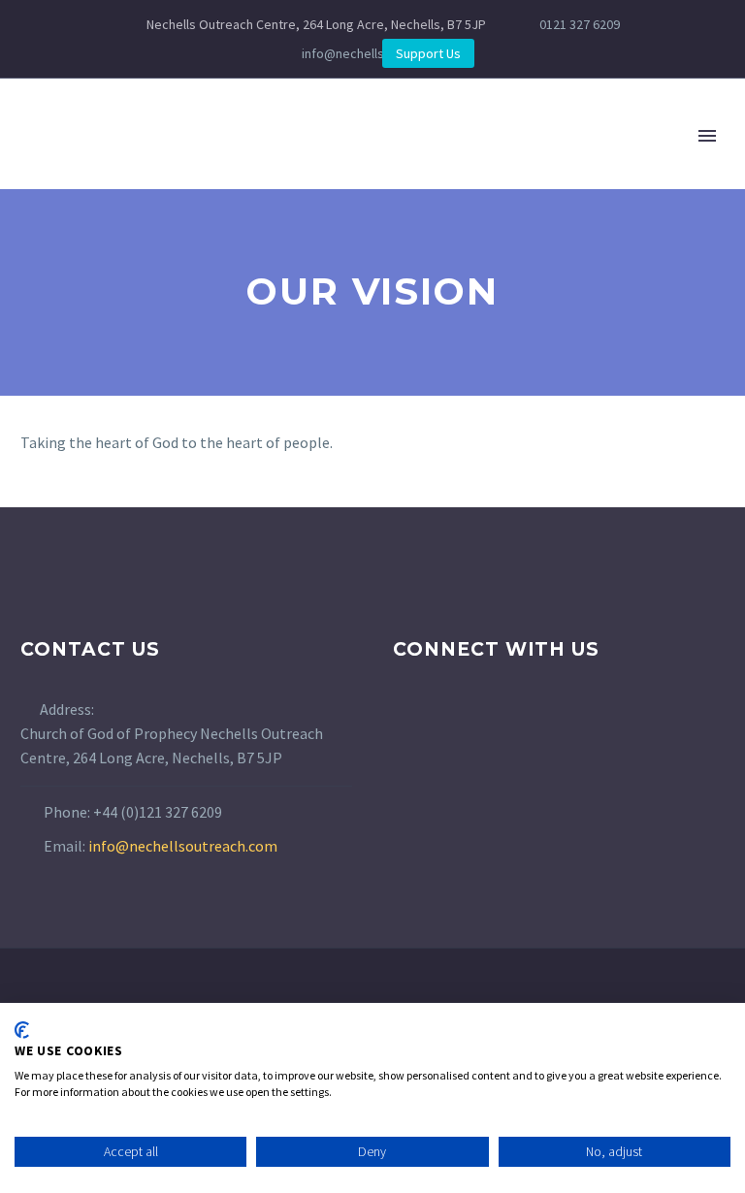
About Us (187, 164)
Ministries (307, 164)
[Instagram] (309, 53)
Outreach (430, 164)
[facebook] (404, 725)
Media (695, 164)
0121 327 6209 (579, 24)
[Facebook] (280, 53)
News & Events (571, 164)
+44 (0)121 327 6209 (157, 812)
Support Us (428, 53)
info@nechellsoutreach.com (182, 845)
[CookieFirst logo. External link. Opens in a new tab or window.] (22, 1030)
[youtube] (476, 725)
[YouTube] (338, 53)
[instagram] (440, 725)
